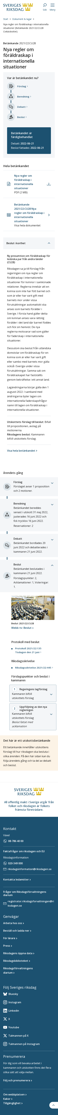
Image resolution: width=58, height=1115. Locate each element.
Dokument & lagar (22, 19)
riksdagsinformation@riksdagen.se (30, 869)
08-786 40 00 (15, 841)
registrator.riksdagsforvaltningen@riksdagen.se (31, 903)
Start (5, 19)
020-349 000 (15, 863)
